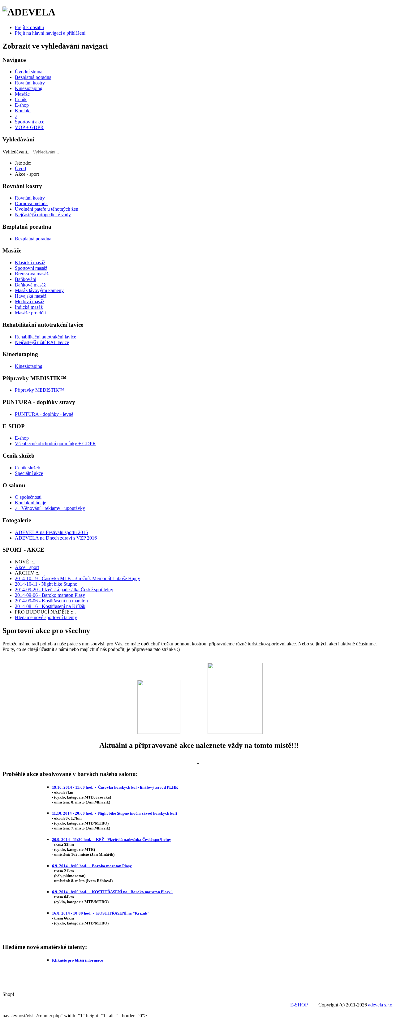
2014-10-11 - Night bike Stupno (46, 584)
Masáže (22, 94)
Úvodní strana (28, 71)
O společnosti (28, 497)
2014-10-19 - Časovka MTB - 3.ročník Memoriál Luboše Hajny (77, 578)
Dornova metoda (31, 203)
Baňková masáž (30, 284)
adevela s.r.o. (381, 1004)
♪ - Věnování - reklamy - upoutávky (50, 508)
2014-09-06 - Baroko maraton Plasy (50, 595)
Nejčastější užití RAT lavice (42, 342)
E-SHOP (299, 1004)
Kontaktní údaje (30, 502)
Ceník (21, 99)
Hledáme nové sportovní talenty (46, 617)
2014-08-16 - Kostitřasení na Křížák (50, 606)
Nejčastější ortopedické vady (43, 214)
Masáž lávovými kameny (39, 290)
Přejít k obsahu (29, 27)
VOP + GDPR (29, 127)
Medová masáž (29, 301)
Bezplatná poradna (33, 77)
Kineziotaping (28, 88)
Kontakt (23, 110)
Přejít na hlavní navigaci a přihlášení (50, 33)
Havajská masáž (30, 296)
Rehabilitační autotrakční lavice (45, 336)
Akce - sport (27, 567)
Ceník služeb (27, 467)
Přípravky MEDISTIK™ (39, 390)
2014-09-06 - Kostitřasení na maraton (51, 600)
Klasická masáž (30, 262)
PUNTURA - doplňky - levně (44, 414)
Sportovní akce (29, 121)
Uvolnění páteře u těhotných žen (46, 209)
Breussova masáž (32, 273)
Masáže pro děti (30, 312)
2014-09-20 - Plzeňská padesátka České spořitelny (64, 589)
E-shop (22, 105)
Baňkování (25, 279)
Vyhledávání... (16, 151)
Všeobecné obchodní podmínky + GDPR (55, 443)
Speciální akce (29, 473)
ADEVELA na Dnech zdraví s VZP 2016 (56, 538)
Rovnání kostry (30, 82)
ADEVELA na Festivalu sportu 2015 (51, 532)
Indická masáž (29, 307)
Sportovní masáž (31, 268)
